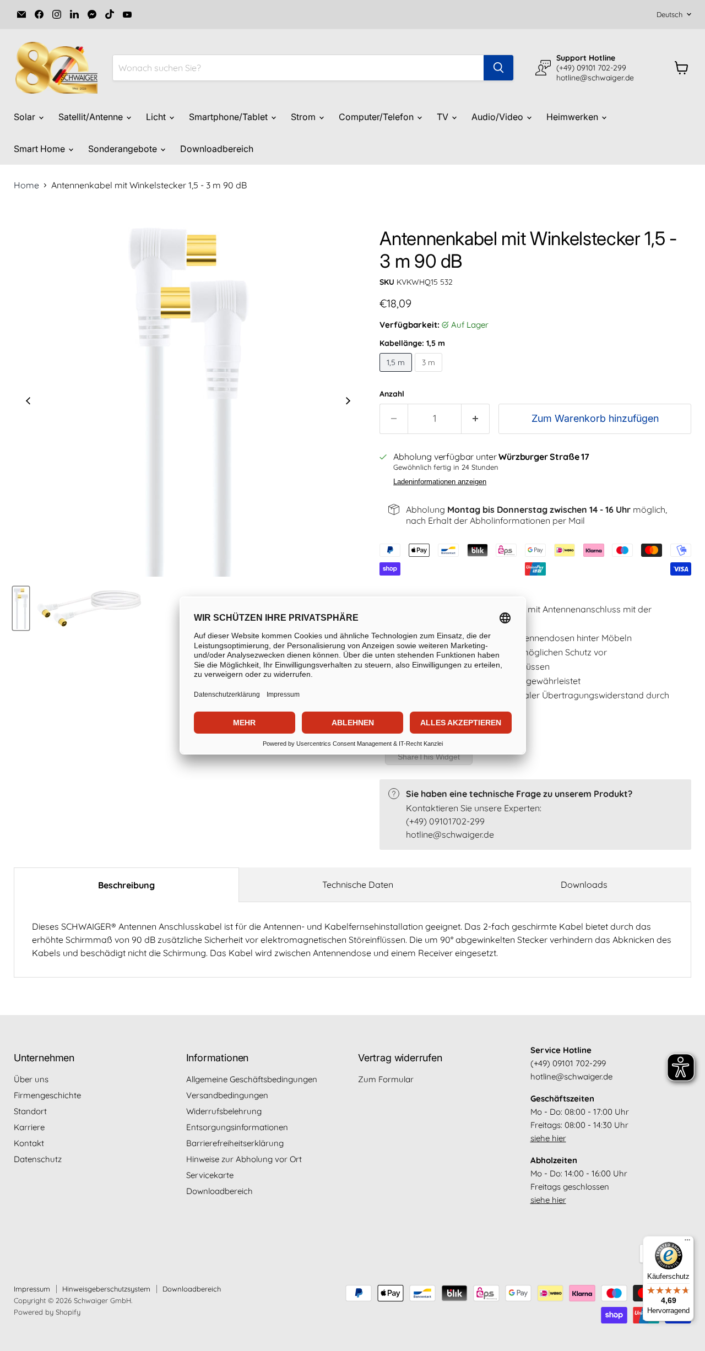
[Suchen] (498, 67)
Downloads (584, 884)
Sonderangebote (123, 148)
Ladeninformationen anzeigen (439, 482)
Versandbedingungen (227, 1095)
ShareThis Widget (429, 756)
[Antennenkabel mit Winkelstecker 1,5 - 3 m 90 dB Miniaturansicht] (21, 608)
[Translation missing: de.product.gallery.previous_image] (28, 402)
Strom (304, 116)
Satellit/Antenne (91, 116)
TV (444, 116)
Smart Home (40, 148)
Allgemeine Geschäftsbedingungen (251, 1079)
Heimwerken (573, 116)
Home (26, 185)
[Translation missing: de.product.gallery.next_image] (348, 402)
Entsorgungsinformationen (237, 1127)
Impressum (32, 1288)
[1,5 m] (397, 373)
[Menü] (687, 1242)
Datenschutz (38, 1159)
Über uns (31, 1079)
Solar (25, 116)
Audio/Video (498, 116)
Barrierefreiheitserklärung (235, 1143)
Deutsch (669, 14)
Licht (157, 116)
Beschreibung (126, 885)
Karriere (29, 1127)
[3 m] (430, 373)
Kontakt (29, 1143)
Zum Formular (386, 1079)
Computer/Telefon (377, 116)
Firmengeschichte (47, 1095)
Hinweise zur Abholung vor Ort (244, 1159)
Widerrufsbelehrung (224, 1111)
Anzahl (391, 393)
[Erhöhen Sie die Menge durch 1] (476, 419)
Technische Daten (357, 884)
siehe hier (548, 1138)
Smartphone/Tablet (229, 116)
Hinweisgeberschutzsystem (106, 1288)
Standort (30, 1111)
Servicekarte (210, 1175)
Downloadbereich (216, 148)
